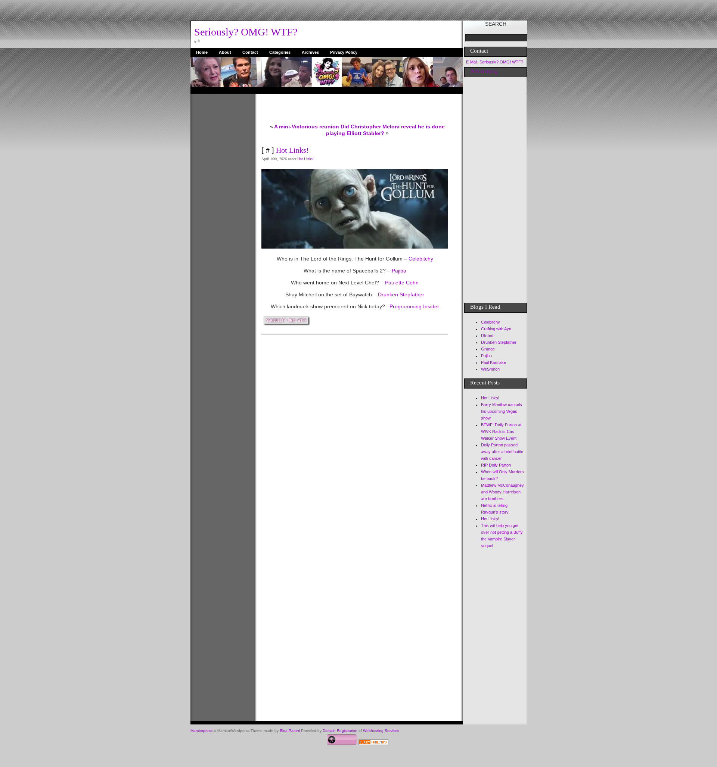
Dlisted (487, 335)
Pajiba (399, 271)
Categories (280, 52)
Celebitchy (420, 259)
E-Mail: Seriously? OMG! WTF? (494, 62)
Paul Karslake (493, 362)
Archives (310, 52)
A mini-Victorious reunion (306, 127)
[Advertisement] (220, 206)
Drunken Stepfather (400, 294)
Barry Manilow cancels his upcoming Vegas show (501, 411)
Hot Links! (292, 150)
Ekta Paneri (290, 731)
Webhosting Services (381, 731)
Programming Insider (414, 306)
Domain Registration (340, 731)
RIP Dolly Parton (496, 465)
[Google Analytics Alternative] (373, 743)
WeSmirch (490, 369)
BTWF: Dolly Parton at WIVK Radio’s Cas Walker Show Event (501, 431)
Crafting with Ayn (496, 329)
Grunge (488, 349)
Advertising (483, 71)
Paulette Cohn (401, 283)
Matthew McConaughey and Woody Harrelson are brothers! (502, 492)
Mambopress (201, 731)
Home (202, 52)
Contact (250, 52)
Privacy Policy (343, 52)
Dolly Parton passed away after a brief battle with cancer (502, 452)
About (225, 52)
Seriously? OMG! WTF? (245, 32)
